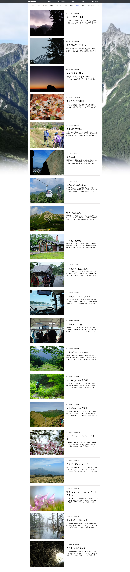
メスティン (58, 5)
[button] (98, 6)
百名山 (83, 5)
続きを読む (90, 5)
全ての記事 (32, 5)
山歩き (77, 5)
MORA (65, 5)
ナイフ (71, 5)
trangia (51, 5)
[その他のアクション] (97, 13)
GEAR (39, 5)
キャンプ (45, 5)
